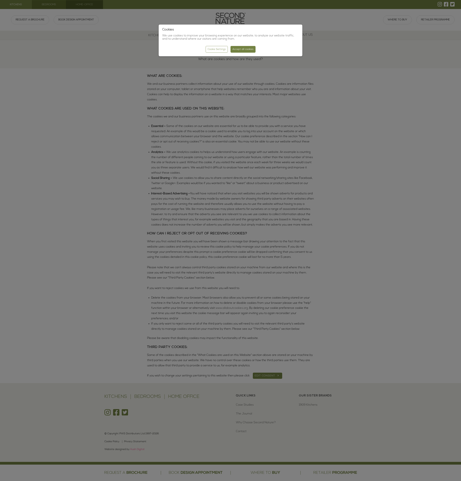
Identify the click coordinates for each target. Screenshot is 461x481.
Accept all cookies (243, 49)
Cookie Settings (217, 49)
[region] (230, 240)
